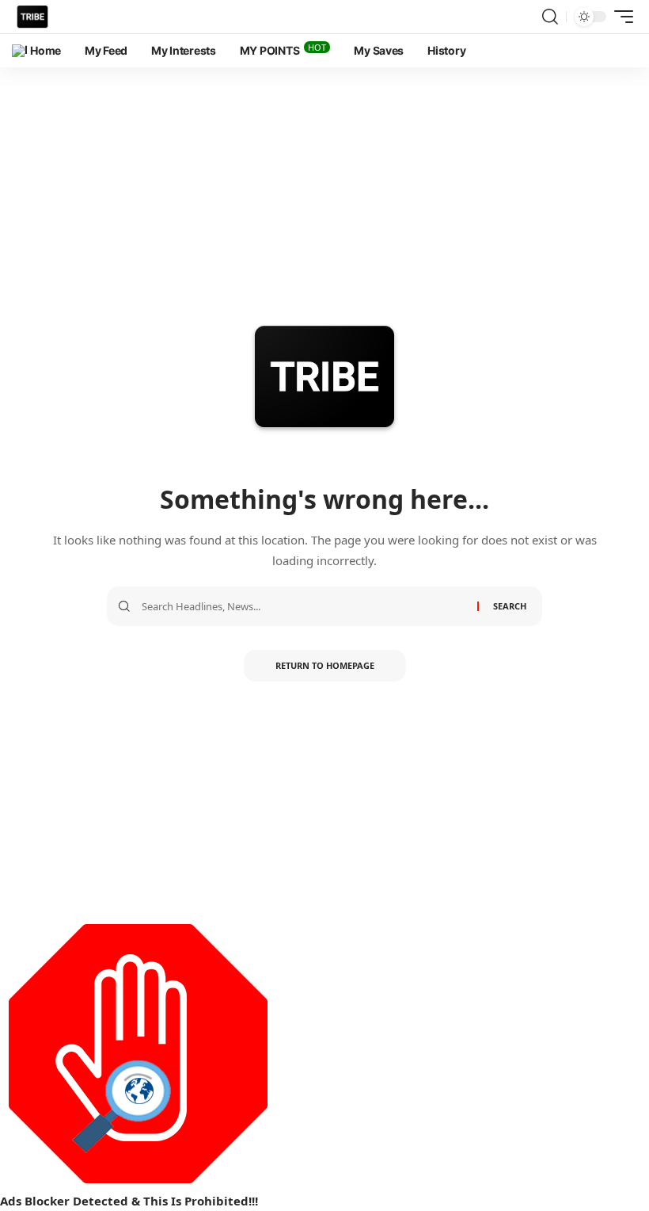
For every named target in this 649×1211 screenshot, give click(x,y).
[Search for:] (303, 606)
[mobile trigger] (619, 16)
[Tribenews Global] (32, 16)
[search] (550, 16)
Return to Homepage (324, 665)
